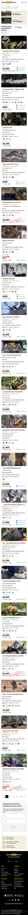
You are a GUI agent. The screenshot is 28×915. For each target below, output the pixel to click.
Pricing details (4, 32)
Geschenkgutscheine (19, 886)
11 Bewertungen (15, 280)
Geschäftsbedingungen (6, 884)
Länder (15, 868)
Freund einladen (18, 884)
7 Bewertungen (14, 166)
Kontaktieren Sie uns (6, 874)
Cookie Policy (4, 888)
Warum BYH (4, 875)
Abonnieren (14, 827)
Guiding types (17, 875)
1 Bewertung (15, 319)
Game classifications (19, 874)
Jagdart (16, 872)
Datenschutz (4, 886)
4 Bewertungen (14, 393)
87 (21, 796)
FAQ (15, 888)
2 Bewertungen (14, 432)
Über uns (3, 868)
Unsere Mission (4, 872)
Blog (2, 870)
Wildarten (16, 870)
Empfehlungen (17, 883)
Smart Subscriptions (19, 881)
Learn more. (17, 913)
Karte (2, 881)
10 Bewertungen (15, 506)
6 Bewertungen (14, 91)
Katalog (3, 883)
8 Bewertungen (14, 204)
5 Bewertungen (14, 657)
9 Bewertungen (14, 53)
